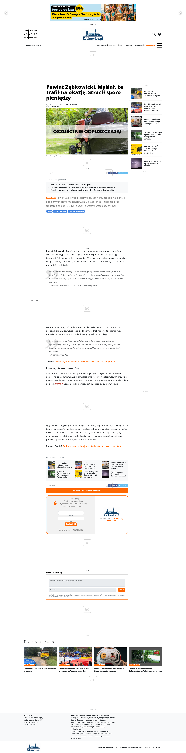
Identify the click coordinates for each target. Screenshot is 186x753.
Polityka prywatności (152, 747)
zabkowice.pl (75, 729)
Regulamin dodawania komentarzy (129, 747)
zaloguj (71, 524)
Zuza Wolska (54, 107)
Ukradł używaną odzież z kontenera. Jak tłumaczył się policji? (84, 361)
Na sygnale (51, 198)
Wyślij (121, 590)
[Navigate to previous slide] (5, 12)
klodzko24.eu (100, 727)
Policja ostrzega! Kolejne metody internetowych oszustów (92, 446)
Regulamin (110, 747)
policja (49, 211)
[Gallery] (93, 12)
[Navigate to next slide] (180, 12)
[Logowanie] (159, 34)
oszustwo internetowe (76, 211)
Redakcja (101, 747)
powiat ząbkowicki (60, 211)
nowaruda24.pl (88, 727)
